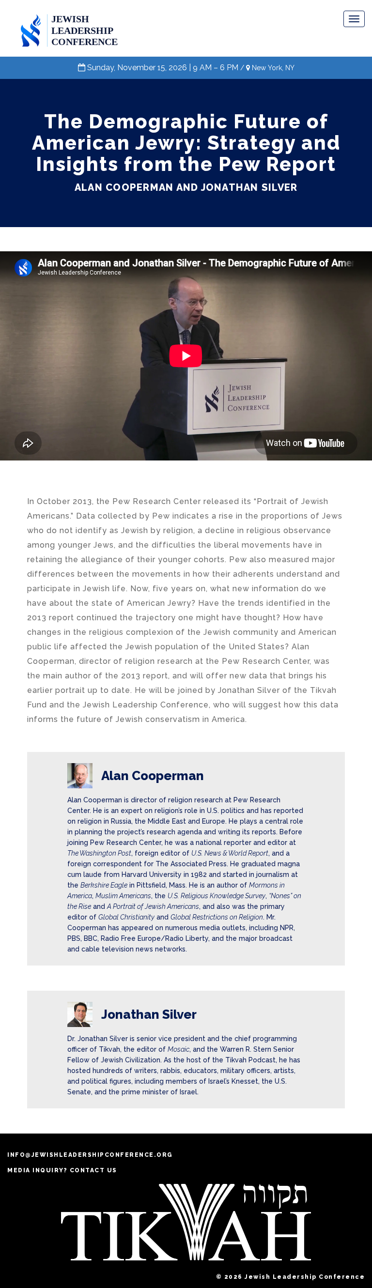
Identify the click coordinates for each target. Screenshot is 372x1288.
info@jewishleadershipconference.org (90, 1154)
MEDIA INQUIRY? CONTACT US (62, 1170)
